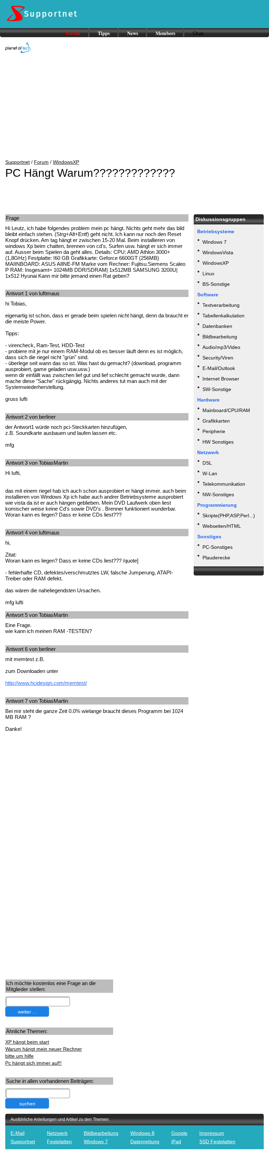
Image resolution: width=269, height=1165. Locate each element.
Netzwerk (57, 1133)
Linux (208, 273)
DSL (207, 463)
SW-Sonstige (216, 389)
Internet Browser (220, 379)
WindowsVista (217, 252)
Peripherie (213, 431)
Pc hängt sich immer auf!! (33, 1063)
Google (179, 1133)
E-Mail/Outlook (218, 368)
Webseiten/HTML (221, 526)
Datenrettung (144, 1141)
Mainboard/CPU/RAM (226, 410)
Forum (73, 33)
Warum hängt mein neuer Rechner (43, 1049)
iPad (176, 1141)
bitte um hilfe (19, 1056)
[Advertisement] (134, 107)
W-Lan (209, 473)
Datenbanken (217, 326)
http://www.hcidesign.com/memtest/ (46, 683)
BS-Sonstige (216, 284)
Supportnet (17, 162)
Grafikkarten (216, 421)
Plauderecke (216, 557)
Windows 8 (142, 1133)
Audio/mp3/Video (221, 347)
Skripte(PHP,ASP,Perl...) (228, 515)
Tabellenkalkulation (223, 315)
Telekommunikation (223, 484)
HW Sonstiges (218, 442)
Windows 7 (214, 242)
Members (165, 33)
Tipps (104, 33)
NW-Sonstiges (218, 494)
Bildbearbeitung (219, 336)
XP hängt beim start (27, 1042)
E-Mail (18, 1133)
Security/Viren (217, 358)
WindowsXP (66, 162)
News (132, 33)
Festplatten (59, 1141)
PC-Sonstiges (217, 547)
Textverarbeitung (221, 305)
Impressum (211, 1133)
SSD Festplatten (217, 1141)
